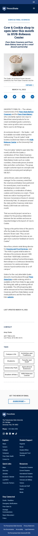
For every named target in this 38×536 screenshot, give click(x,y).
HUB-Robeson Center (27, 374)
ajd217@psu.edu (9, 336)
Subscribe (18, 401)
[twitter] (14, 97)
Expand (29, 85)
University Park (11, 368)
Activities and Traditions (26, 354)
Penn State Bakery (25, 114)
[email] (32, 97)
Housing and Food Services (17, 249)
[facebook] (5, 97)
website (11, 297)
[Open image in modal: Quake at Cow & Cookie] (19, 64)
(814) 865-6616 (17, 338)
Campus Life (11, 354)
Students (11, 361)
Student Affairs (11, 375)
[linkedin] (23, 97)
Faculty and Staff (27, 361)
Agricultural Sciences (19, 20)
